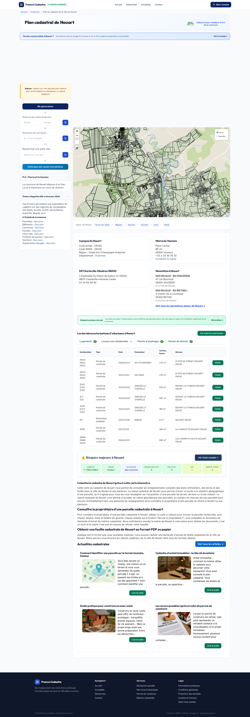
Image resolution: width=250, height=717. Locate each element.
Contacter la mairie (166, 258)
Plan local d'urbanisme (147, 689)
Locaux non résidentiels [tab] (117, 341)
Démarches (131, 4)
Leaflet (227, 216)
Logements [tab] (88, 341)
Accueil (118, 4)
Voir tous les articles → (211, 544)
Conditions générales (188, 689)
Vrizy (156, 225)
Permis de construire (146, 694)
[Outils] (77, 148)
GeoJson (38, 221)
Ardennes (35, 12)
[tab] (45, 177)
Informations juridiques (189, 685)
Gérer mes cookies (187, 702)
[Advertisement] (151, 105)
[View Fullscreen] (77, 142)
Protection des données (189, 694)
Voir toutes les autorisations (211, 333)
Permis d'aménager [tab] (150, 341)
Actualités (146, 4)
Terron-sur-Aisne (102, 225)
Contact (158, 4)
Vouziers (131, 225)
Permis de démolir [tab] (180, 341)
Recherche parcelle (146, 685)
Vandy (166, 225)
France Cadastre (45, 4)
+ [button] (77, 131)
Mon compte (222, 4)
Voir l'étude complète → (208, 458)
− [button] (77, 135)
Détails (218, 363)
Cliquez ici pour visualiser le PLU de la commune (210, 23)
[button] (45, 177)
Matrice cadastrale (145, 698)
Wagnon (118, 225)
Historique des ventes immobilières (45, 166)
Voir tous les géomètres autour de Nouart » (180, 305)
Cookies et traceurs (187, 698)
